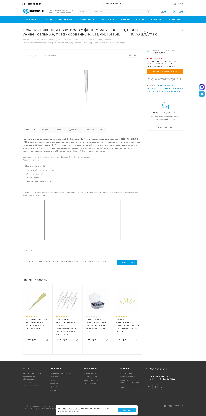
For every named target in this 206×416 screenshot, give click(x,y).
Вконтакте (148, 384)
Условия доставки (90, 377)
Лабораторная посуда (32, 373)
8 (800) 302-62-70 (32, 4)
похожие (166, 71)
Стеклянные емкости (31, 386)
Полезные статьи (127, 377)
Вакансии (54, 383)
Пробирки (27, 382)
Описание (30, 130)
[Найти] (148, 11)
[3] (33, 55)
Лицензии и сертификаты (60, 373)
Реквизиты (54, 377)
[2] (31, 55)
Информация (90, 369)
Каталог (27, 369)
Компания (55, 369)
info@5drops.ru (113, 4)
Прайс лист (54, 387)
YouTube (161, 384)
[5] (38, 55)
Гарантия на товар (90, 380)
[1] (28, 55)
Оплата (58, 130)
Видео (45, 130)
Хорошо (126, 410)
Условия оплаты (90, 373)
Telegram (155, 384)
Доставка (74, 130)
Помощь (124, 369)
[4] (35, 55)
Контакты (54, 380)
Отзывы (53, 390)
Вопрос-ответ (126, 373)
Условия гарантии (94, 130)
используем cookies (71, 409)
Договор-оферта (90, 383)
